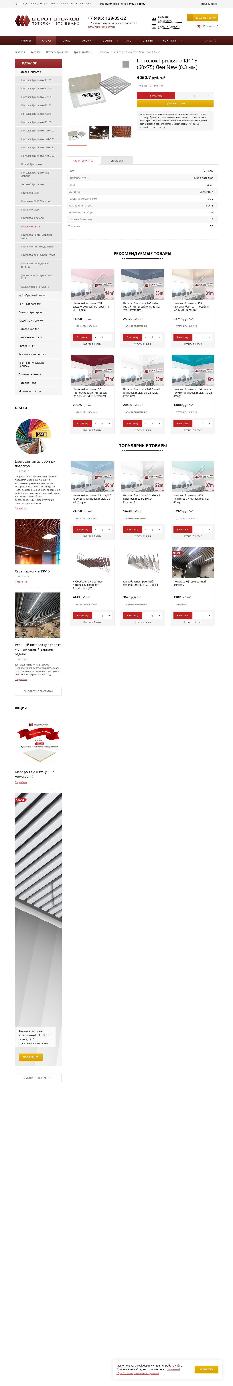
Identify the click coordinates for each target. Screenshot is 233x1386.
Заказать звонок (206, 17)
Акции (86, 40)
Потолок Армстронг (31, 312)
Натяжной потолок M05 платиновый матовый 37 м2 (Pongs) (191, 499)
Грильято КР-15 (30, 226)
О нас (66, 40)
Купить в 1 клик (175, 103)
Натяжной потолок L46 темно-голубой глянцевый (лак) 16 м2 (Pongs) (192, 392)
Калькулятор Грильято (35, 286)
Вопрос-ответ (47, 3)
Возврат (86, 3)
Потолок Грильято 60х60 (36, 105)
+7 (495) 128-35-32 (107, 18)
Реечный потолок (30, 304)
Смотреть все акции (38, 1078)
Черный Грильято (32, 184)
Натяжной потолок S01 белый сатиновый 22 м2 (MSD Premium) (141, 499)
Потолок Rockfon (29, 329)
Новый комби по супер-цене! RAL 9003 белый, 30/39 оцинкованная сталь (34, 1037)
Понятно (206, 1369)
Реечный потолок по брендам (31, 364)
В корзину (156, 95)
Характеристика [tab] (83, 160)
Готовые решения (30, 374)
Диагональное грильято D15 (36, 276)
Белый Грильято (31, 164)
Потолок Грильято (30, 72)
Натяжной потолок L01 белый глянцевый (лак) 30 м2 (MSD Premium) (141, 392)
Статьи (107, 40)
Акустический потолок (33, 354)
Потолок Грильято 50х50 (36, 97)
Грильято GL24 (30, 209)
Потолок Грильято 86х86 (36, 122)
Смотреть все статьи (38, 691)
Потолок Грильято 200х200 (37, 156)
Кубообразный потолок (33, 295)
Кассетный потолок (31, 320)
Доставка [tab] (117, 160)
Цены (18, 3)
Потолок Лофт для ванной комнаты (189, 583)
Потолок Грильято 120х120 (37, 139)
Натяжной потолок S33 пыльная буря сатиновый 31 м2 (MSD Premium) (191, 307)
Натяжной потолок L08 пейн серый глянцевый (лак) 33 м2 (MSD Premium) (141, 307)
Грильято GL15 (30, 192)
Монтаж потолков (30, 391)
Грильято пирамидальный (37, 246)
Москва (213, 3)
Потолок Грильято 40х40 (36, 88)
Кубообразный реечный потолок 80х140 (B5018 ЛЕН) (140, 583)
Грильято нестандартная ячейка (37, 236)
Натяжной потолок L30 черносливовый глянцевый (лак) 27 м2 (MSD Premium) (90, 392)
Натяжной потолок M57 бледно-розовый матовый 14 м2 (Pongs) (91, 307)
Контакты (170, 40)
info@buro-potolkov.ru (101, 27)
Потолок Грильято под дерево (35, 174)
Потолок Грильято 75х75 (36, 113)
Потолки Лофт (27, 383)
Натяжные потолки (30, 337)
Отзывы (148, 40)
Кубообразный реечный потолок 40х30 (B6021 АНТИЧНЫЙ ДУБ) (88, 585)
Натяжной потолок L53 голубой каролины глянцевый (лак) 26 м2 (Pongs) (92, 499)
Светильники (27, 346)
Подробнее (21, 508)
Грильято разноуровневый (38, 255)
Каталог (46, 40)
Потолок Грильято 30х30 (36, 80)
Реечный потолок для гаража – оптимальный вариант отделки (38, 649)
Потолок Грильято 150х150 (37, 147)
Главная (25, 40)
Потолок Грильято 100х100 (37, 130)
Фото (127, 40)
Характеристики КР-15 (32, 571)
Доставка (30, 3)
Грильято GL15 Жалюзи (35, 201)
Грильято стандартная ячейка (35, 265)
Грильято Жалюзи (32, 218)
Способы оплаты (68, 3)
